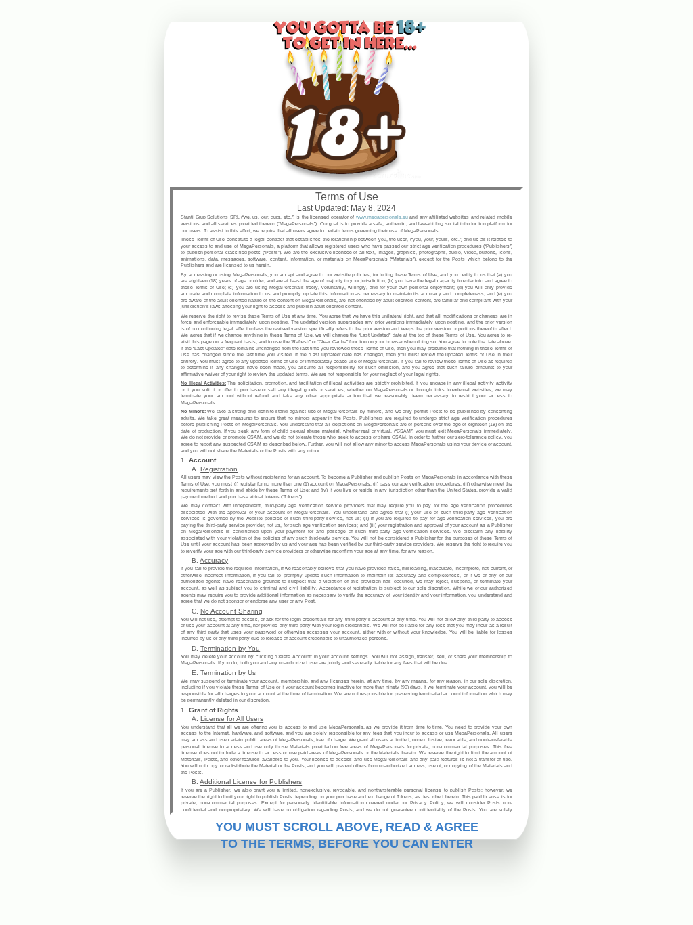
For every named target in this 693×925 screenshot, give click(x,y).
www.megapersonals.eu (382, 217)
